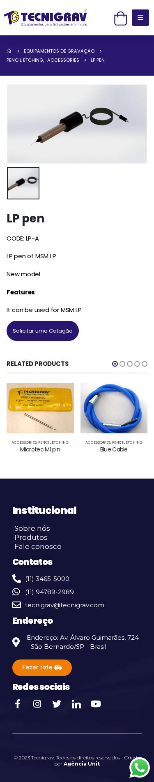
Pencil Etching (53, 442)
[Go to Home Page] (9, 51)
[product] (40, 408)
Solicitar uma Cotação (43, 331)
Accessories (24, 442)
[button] (115, 364)
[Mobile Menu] (140, 17)
